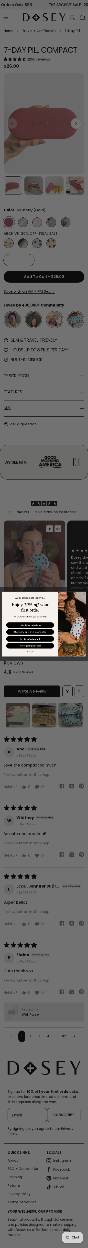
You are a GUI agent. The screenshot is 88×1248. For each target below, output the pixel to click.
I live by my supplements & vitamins (30, 632)
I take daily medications (30, 625)
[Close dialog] (84, 593)
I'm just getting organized (30, 645)
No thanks (30, 652)
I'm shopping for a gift (30, 638)
